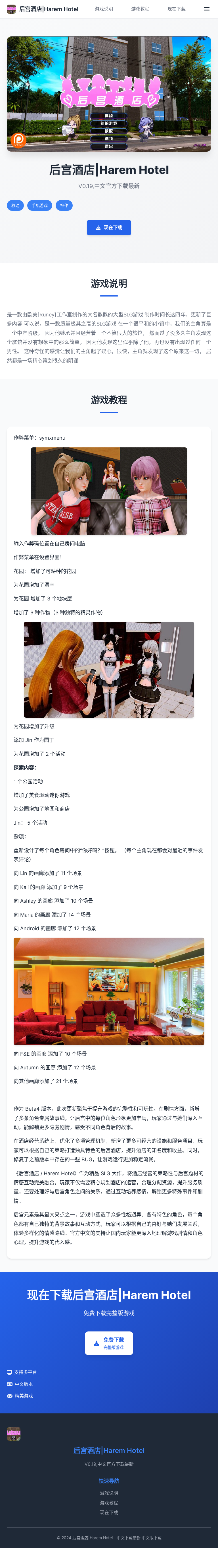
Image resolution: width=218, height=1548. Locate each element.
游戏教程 (140, 9)
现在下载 (176, 9)
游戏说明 (104, 9)
